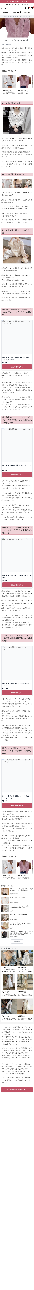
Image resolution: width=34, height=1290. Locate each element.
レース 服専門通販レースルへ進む (16, 1089)
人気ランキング (28, 12)
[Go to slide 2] (16, 790)
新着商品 (5, 12)
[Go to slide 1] (15, 790)
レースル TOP (5, 16)
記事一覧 (14, 16)
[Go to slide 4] (18, 790)
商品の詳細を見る (17, 367)
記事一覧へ (18, 941)
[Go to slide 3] (17, 790)
